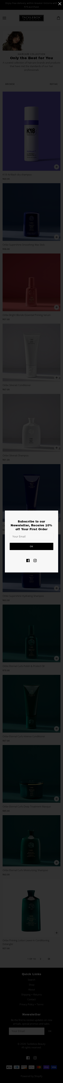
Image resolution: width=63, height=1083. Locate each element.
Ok (31, 546)
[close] (60, 3)
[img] (28, 560)
